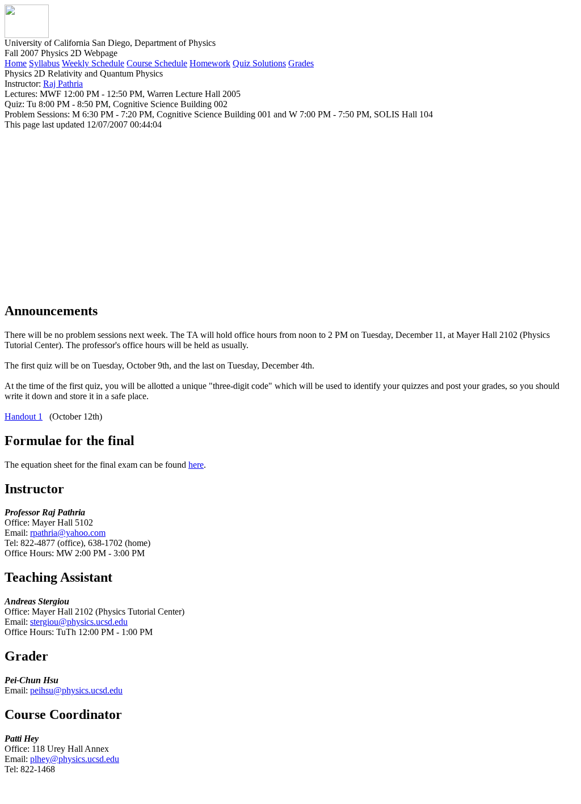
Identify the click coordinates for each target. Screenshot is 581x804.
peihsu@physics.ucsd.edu (76, 690)
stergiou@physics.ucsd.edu (79, 622)
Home (16, 63)
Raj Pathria (63, 83)
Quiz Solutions (259, 63)
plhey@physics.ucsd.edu (74, 759)
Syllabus (44, 63)
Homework (210, 63)
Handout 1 (24, 416)
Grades (301, 63)
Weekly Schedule (93, 63)
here (196, 464)
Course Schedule (157, 63)
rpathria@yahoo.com (68, 533)
